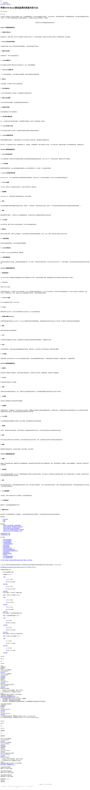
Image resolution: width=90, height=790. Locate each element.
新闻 (4, 4)
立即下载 (5, 584)
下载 (4, 577)
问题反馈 (11, 560)
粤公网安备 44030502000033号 (7, 567)
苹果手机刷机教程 (7, 539)
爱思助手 (5, 554)
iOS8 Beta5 (5, 519)
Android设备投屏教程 (8, 556)
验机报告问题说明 (7, 553)
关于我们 (3, 560)
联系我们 (7, 560)
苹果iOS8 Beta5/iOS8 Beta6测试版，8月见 (12, 531)
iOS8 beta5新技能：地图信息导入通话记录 (13, 526)
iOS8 (4, 520)
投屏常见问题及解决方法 (9, 549)
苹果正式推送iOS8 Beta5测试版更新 (11, 528)
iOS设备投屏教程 (7, 542)
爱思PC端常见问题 (18, 560)
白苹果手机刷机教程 (8, 543)
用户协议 (30, 560)
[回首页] (2, 2)
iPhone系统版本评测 (7, 557)
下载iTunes (25, 560)
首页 (2, 4)
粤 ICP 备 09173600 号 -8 (20, 567)
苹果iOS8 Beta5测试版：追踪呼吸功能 (12, 525)
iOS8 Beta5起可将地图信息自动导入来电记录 (13, 529)
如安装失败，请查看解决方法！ (8, 695)
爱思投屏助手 (6, 552)
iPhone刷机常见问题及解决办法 (10, 550)
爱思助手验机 (6, 546)
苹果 (4, 521)
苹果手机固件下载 (7, 548)
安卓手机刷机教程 (7, 541)
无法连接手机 (6, 545)
